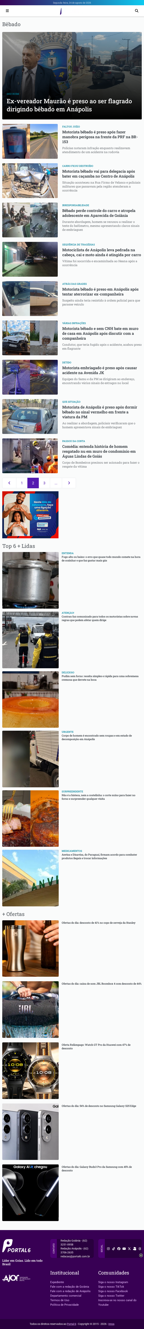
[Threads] (140, 1248)
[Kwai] (134, 1248)
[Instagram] (108, 1248)
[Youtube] (124, 1248)
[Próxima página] (69, 483)
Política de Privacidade (64, 1304)
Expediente (57, 1282)
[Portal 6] (72, 10)
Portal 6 (71, 1323)
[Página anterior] (9, 483)
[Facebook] (119, 1248)
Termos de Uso (59, 1300)
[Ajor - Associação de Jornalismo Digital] (17, 1278)
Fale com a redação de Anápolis (70, 1291)
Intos (111, 1323)
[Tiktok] (114, 1248)
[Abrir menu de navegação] (6, 11)
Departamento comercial (65, 1295)
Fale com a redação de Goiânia (69, 1286)
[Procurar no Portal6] (137, 11)
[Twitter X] (129, 1248)
